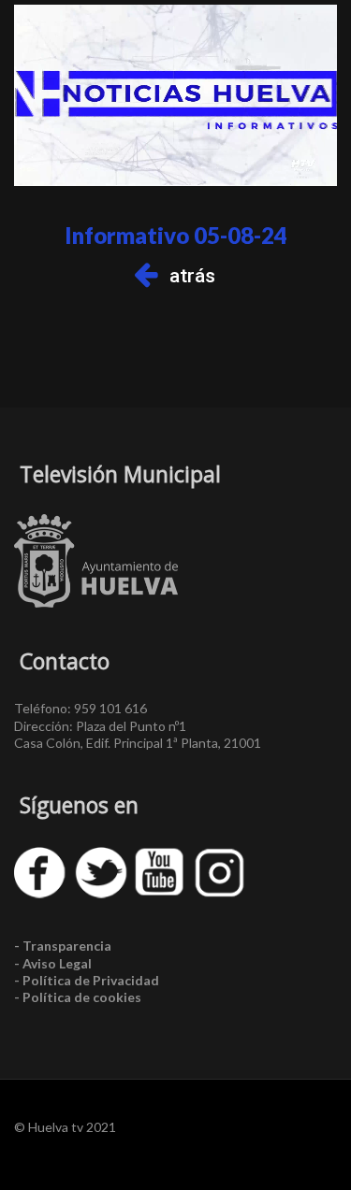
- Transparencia (62, 945)
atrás (192, 276)
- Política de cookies (77, 997)
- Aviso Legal (53, 963)
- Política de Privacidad (86, 980)
